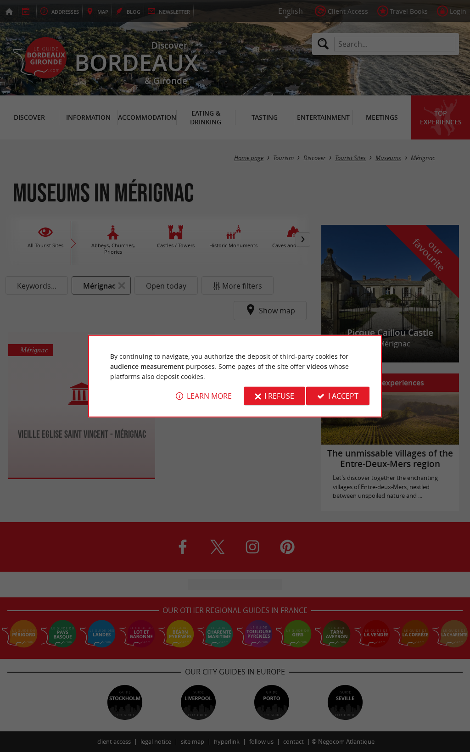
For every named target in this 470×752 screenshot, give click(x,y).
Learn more (209, 396)
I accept (343, 396)
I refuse (279, 396)
